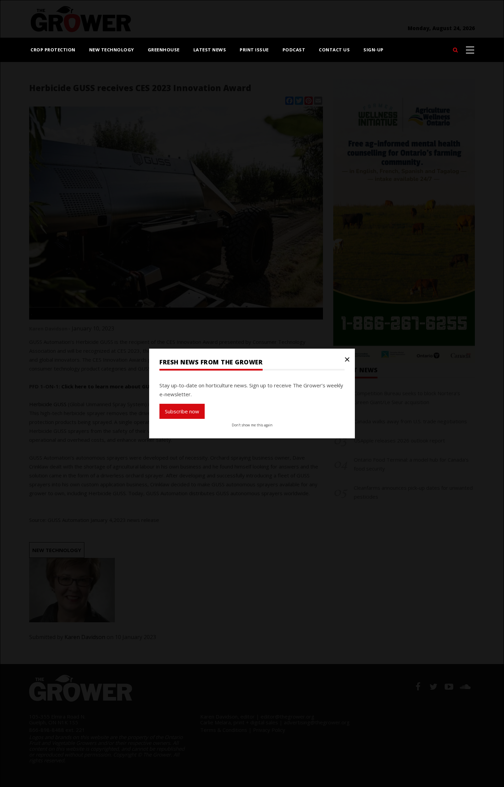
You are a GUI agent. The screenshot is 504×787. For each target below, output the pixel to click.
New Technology (111, 50)
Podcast (294, 50)
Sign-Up (373, 50)
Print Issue (254, 50)
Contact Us (334, 50)
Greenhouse (164, 50)
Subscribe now (182, 411)
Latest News (209, 50)
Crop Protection (53, 50)
